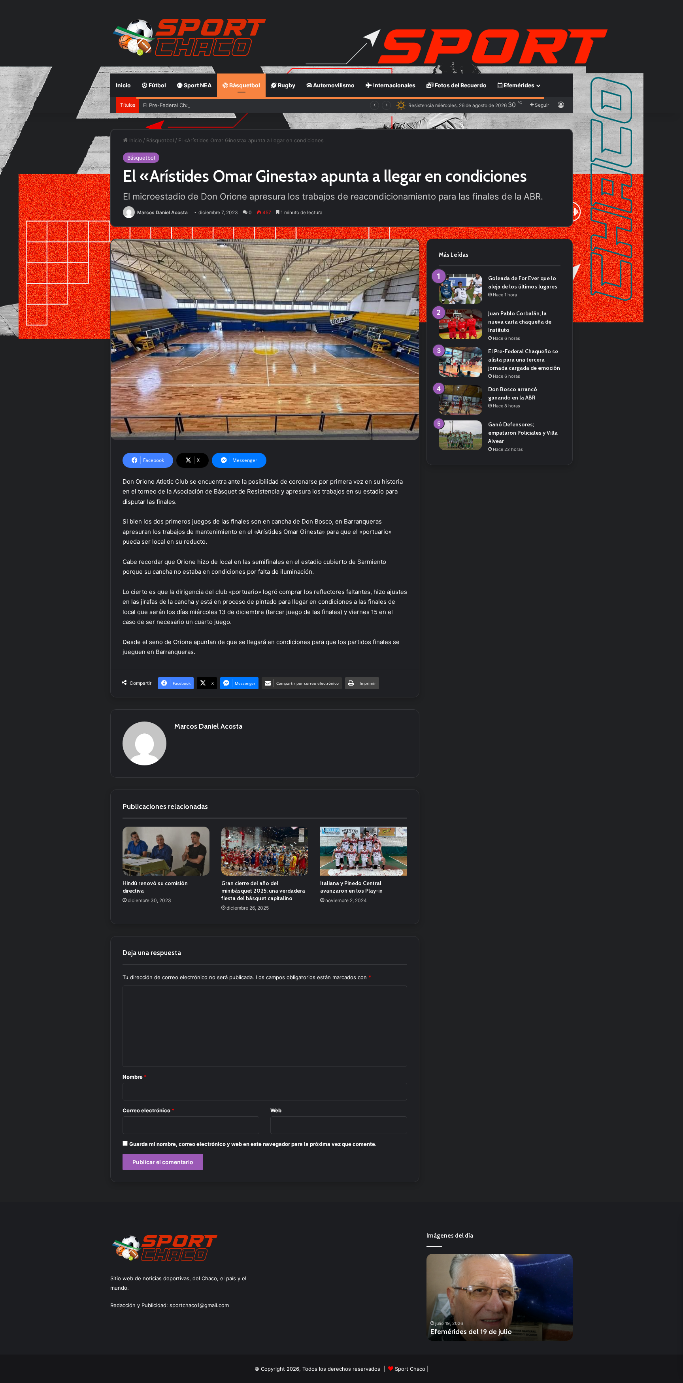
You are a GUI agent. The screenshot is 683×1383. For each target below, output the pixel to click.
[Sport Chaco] (189, 37)
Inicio (123, 85)
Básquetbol (244, 85)
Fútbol (156, 85)
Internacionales (393, 85)
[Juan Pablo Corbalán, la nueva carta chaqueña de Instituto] (460, 324)
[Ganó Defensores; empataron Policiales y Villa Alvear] (460, 435)
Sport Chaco (410, 1369)
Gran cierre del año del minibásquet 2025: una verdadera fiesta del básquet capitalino (263, 891)
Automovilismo (333, 85)
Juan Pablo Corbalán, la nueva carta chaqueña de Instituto (519, 322)
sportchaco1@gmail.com (199, 1305)
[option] (499, 1297)
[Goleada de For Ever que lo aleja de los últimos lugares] (460, 289)
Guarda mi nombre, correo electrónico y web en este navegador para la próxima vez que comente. (253, 1144)
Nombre (135, 1077)
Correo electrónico (148, 1110)
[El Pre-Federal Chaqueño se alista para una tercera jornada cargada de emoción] (460, 362)
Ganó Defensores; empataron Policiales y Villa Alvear (523, 433)
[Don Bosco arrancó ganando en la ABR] (460, 400)
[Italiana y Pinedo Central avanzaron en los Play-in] (363, 851)
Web (275, 1110)
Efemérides (518, 85)
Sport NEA (197, 85)
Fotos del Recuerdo (460, 85)
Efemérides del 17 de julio (470, 1331)
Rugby (286, 85)
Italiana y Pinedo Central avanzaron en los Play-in (351, 887)
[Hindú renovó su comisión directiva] (166, 851)
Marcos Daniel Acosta (162, 212)
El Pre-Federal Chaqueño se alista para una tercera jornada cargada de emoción (241, 105)
